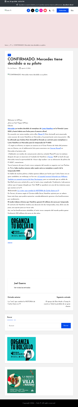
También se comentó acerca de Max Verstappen (25, 179)
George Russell (55, 148)
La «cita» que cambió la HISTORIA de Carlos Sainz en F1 (38, 191)
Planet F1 (41, 134)
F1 (9, 55)
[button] (63, 10)
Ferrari (50, 157)
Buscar (9, 317)
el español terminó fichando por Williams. (53, 176)
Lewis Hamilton (47, 128)
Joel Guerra (20, 283)
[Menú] (72, 10)
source (10, 242)
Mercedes (11, 128)
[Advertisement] (39, 30)
